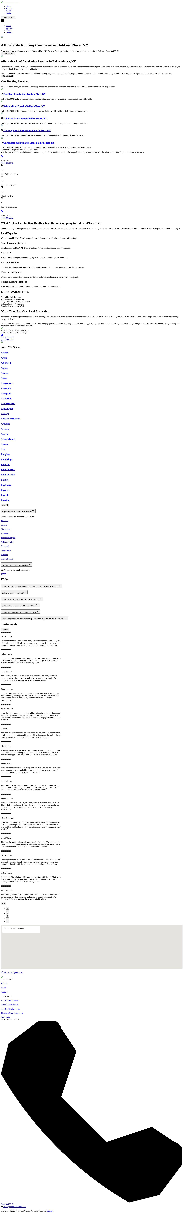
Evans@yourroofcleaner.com (14, 1207)
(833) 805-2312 (9, 18)
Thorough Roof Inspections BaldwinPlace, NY (27, 130)
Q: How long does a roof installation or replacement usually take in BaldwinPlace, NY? (33, 619)
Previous (5, 630)
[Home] (10, 2)
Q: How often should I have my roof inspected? (19, 612)
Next (3, 904)
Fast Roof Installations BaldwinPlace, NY (24, 94)
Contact (9, 13)
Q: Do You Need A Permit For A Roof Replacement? (20, 599)
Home (8, 6)
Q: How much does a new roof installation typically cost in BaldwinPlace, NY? (30, 586)
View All (5, 505)
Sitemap (50, 1211)
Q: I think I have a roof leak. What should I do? (19, 606)
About (8, 11)
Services (9, 8)
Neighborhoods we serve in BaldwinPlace (17, 512)
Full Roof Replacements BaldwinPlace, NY (25, 118)
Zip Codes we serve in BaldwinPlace (15, 565)
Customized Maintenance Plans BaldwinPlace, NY (29, 142)
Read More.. (6, 1017)
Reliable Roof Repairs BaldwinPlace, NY (24, 106)
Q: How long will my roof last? (13, 593)
